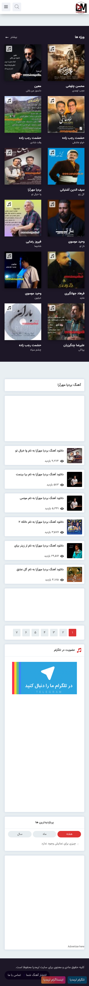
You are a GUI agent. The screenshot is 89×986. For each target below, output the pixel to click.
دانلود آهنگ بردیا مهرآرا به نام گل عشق (40, 569)
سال (19, 834)
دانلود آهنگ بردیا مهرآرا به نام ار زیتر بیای (39, 546)
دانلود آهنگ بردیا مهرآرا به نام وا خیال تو (39, 451)
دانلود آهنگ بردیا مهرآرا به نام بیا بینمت (40, 474)
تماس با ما (14, 975)
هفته (69, 834)
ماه (44, 834)
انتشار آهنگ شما (36, 975)
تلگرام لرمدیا (77, 980)
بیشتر (13, 37)
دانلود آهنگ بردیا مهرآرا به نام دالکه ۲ (41, 522)
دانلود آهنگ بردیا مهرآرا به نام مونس (42, 498)
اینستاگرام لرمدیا (53, 980)
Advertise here (76, 947)
